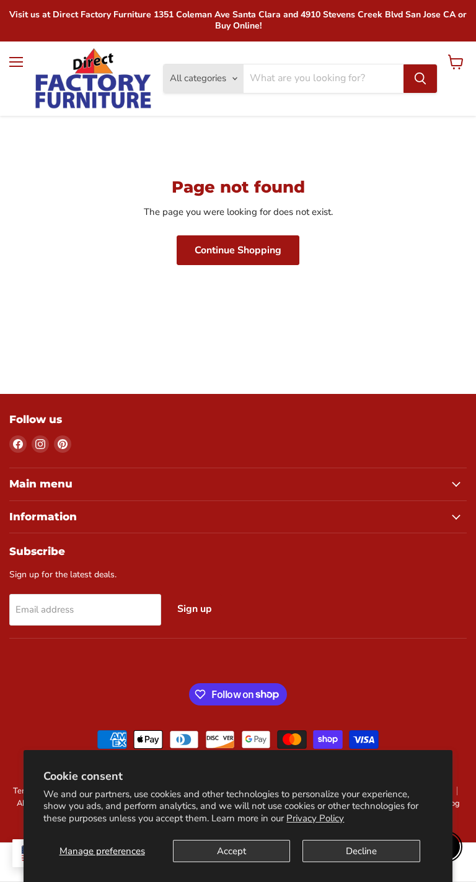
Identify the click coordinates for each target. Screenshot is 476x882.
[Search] (420, 78)
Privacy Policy (315, 818)
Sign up (194, 609)
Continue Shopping (238, 250)
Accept (231, 851)
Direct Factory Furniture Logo (93, 79)
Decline (361, 851)
